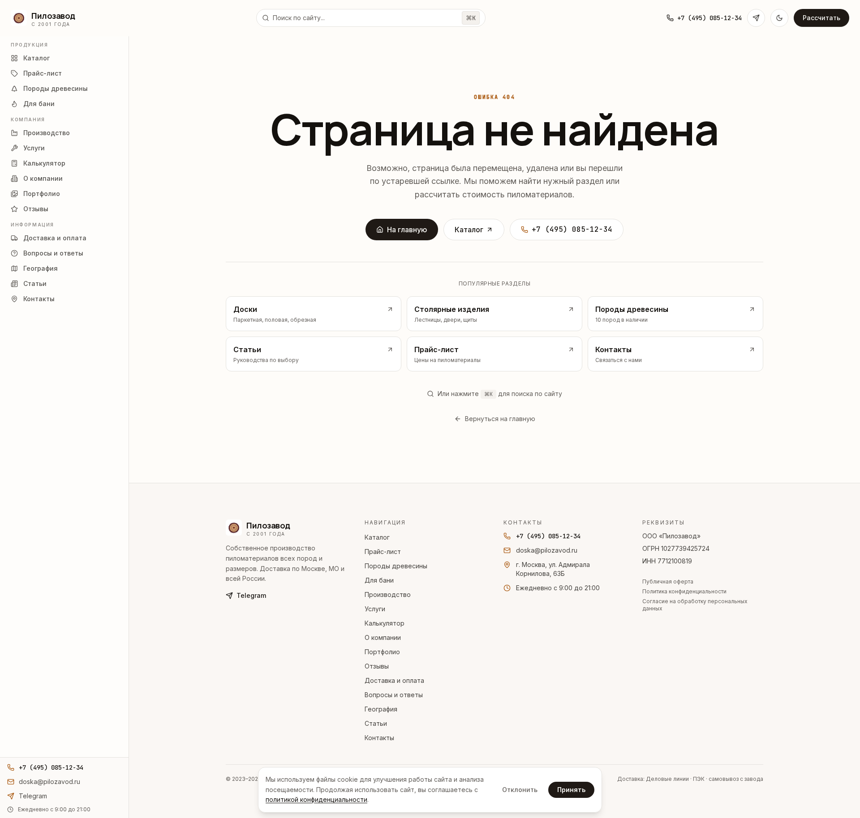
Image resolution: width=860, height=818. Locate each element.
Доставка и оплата (394, 680)
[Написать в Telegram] (756, 18)
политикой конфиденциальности (316, 799)
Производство (388, 594)
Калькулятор (384, 623)
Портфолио (382, 652)
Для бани (379, 580)
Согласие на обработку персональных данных (695, 605)
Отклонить (520, 789)
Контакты (379, 737)
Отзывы (377, 666)
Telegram (251, 595)
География (381, 709)
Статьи (376, 723)
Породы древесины (396, 566)
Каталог (469, 229)
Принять (571, 789)
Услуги (375, 609)
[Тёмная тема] (779, 18)
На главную (407, 229)
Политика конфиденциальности (684, 591)
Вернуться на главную (500, 418)
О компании (383, 637)
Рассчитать (821, 17)
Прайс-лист (383, 551)
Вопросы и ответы (394, 695)
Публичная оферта (667, 581)
